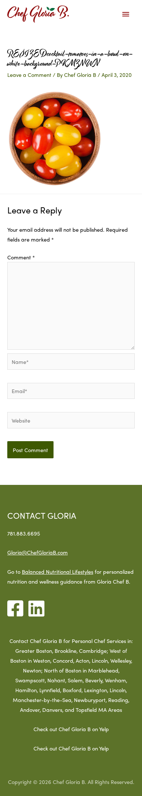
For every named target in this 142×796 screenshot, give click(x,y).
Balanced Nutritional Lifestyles (57, 571)
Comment (21, 257)
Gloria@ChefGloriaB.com (37, 552)
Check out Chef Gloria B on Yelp (71, 729)
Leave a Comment (29, 74)
